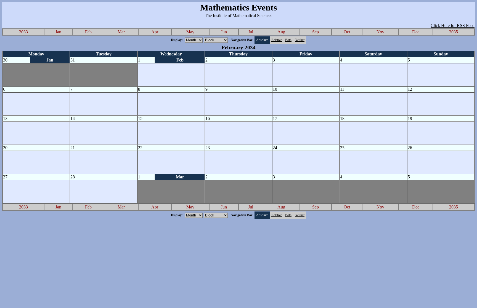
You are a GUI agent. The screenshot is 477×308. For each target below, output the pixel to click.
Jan (58, 32)
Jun (224, 32)
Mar (121, 32)
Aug (281, 32)
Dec (415, 32)
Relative (276, 40)
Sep (315, 32)
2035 (453, 32)
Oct (347, 32)
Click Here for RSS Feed (453, 25)
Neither (299, 40)
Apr (154, 32)
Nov (380, 32)
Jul (250, 32)
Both (288, 40)
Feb (88, 32)
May (190, 32)
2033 (23, 32)
